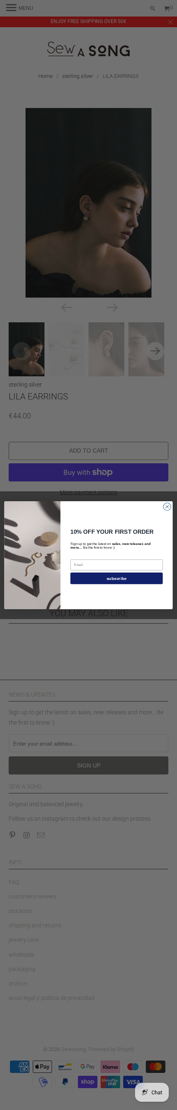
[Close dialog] (167, 506)
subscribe (117, 578)
